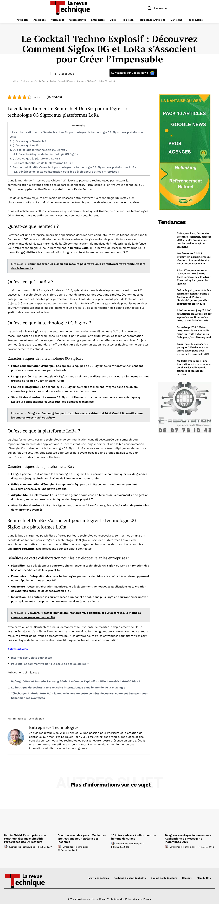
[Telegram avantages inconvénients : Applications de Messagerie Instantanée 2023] (190, 813)
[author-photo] (6, 847)
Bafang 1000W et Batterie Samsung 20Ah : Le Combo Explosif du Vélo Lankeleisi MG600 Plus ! (75, 681)
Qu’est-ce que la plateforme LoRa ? (34, 158)
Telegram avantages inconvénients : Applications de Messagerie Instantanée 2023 (189, 838)
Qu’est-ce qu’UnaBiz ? (25, 145)
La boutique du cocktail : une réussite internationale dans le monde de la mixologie (68, 687)
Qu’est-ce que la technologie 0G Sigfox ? (38, 149)
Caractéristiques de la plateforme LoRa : (43, 163)
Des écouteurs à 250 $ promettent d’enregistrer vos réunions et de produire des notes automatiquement (193, 258)
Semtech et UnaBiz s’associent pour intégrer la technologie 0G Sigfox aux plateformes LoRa (72, 167)
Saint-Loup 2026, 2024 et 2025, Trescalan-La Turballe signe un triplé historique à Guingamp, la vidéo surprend (194, 332)
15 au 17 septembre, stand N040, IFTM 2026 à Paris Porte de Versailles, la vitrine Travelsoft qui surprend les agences (194, 277)
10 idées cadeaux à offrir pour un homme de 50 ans (133, 837)
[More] (120, 711)
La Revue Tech (18, 81)
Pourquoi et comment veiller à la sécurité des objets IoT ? (50, 663)
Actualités (32, 81)
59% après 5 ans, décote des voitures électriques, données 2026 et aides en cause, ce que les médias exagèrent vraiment (194, 240)
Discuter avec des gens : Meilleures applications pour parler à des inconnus (82, 838)
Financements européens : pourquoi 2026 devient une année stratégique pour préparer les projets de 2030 (193, 349)
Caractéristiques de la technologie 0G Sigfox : (47, 154)
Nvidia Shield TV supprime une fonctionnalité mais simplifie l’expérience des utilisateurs (25, 838)
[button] (156, 8)
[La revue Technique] (29, 880)
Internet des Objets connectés (31, 657)
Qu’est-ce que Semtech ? (27, 141)
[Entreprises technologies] (16, 737)
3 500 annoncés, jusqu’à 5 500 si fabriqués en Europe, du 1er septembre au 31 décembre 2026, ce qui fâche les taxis (194, 315)
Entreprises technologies (28, 718)
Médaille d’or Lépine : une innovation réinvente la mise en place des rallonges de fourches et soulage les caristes (194, 367)
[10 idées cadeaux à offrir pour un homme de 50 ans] (136, 813)
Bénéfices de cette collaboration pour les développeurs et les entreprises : (66, 171)
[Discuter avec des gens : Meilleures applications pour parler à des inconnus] (83, 813)
